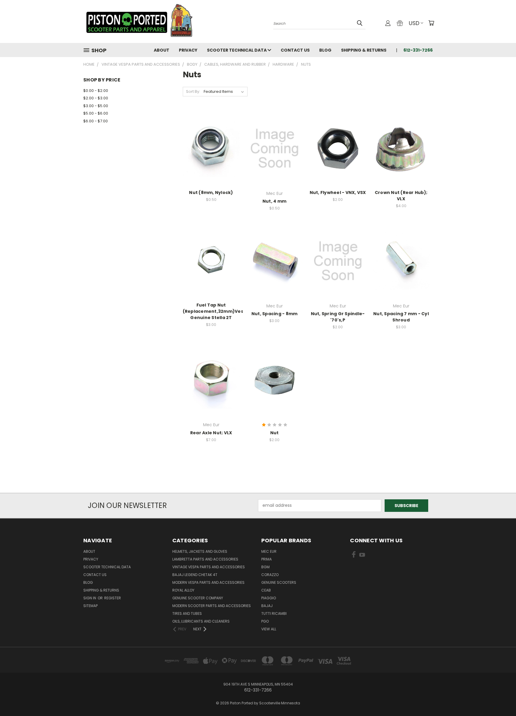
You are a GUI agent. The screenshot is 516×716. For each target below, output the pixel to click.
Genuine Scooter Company (197, 597)
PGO (265, 621)
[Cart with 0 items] (431, 23)
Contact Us (295, 50)
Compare (209, 147)
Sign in (90, 597)
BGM (265, 566)
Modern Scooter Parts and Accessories (211, 605)
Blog (325, 50)
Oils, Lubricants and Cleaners (201, 621)
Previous (500, 697)
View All (268, 629)
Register (112, 597)
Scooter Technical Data (237, 50)
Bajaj (267, 605)
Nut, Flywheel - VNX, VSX (338, 192)
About (161, 50)
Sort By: (193, 91)
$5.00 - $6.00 (95, 113)
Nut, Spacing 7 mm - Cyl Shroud (401, 317)
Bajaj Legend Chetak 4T (194, 574)
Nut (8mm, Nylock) (211, 192)
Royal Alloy (183, 590)
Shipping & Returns (363, 50)
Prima (266, 559)
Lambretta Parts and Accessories (205, 559)
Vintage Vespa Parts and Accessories (208, 566)
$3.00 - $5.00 (95, 106)
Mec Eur (269, 551)
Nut (274, 433)
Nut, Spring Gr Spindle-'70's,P (338, 317)
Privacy (188, 50)
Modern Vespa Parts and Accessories (208, 582)
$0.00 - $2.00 (95, 90)
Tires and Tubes (187, 613)
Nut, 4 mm (274, 201)
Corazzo (270, 574)
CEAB (266, 590)
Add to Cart (211, 158)
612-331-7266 (418, 50)
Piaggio (268, 597)
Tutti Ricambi (274, 613)
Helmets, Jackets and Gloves (199, 551)
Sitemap (90, 605)
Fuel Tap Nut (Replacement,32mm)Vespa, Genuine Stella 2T (217, 311)
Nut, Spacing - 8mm (274, 314)
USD (414, 23)
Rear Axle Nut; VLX (211, 433)
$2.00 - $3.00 (95, 98)
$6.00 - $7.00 (95, 121)
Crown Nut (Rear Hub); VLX (401, 196)
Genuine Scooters (278, 582)
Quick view (211, 136)
